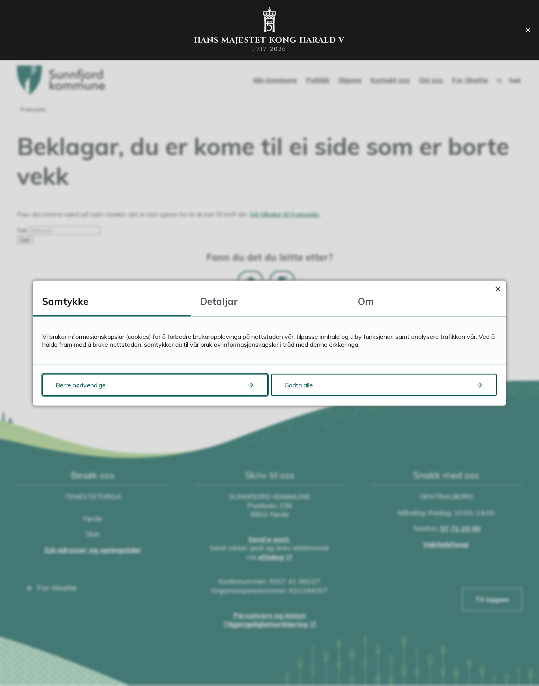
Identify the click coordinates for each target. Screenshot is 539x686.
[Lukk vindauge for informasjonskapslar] (497, 289)
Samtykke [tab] (65, 301)
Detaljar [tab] (219, 301)
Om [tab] (366, 301)
